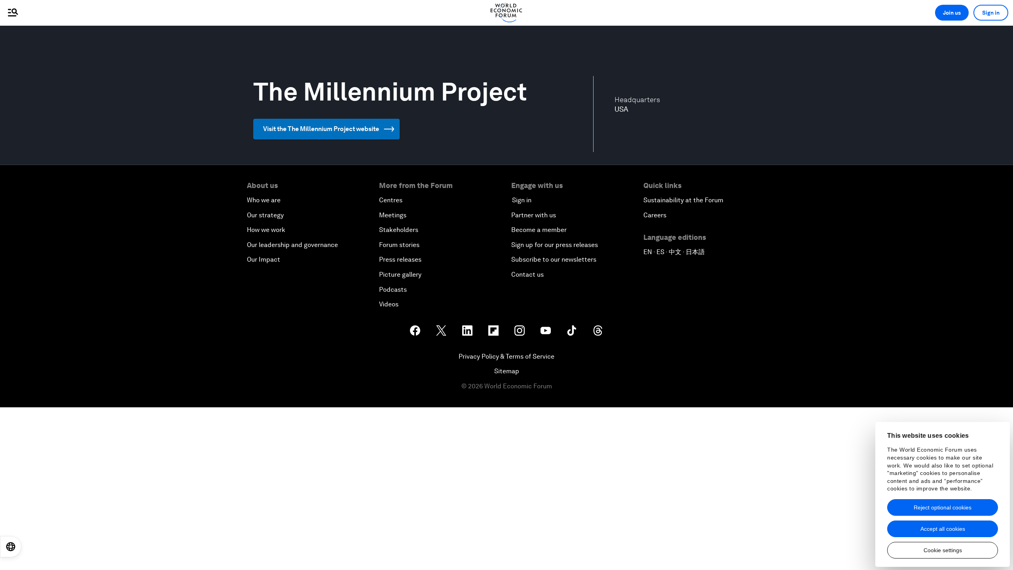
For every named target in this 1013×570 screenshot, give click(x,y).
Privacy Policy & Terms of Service (506, 356)
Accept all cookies (942, 529)
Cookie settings (943, 550)
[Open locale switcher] (10, 546)
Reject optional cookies (942, 507)
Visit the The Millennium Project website (321, 129)
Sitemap (506, 371)
